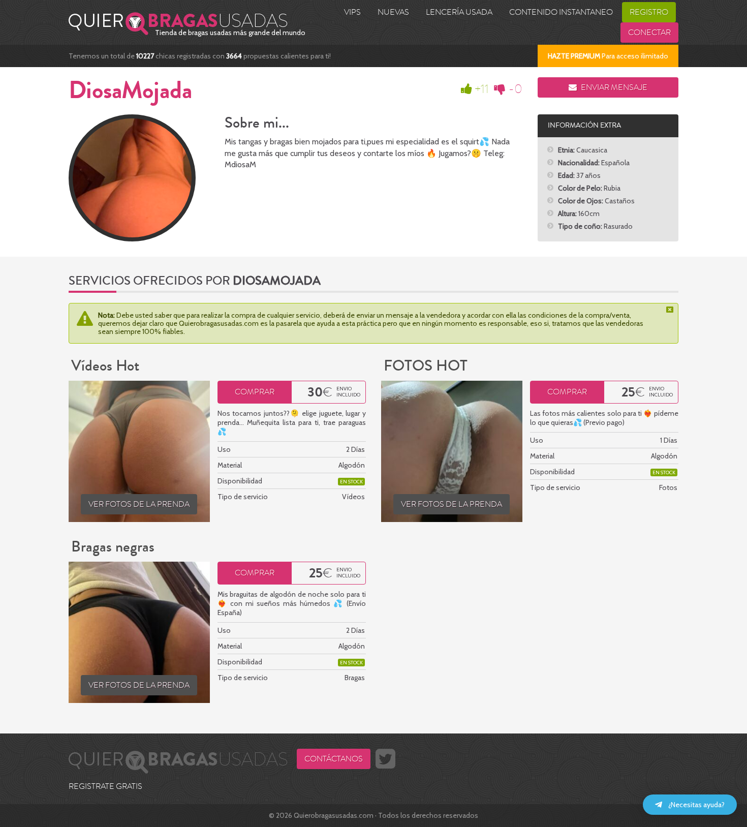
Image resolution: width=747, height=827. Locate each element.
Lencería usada (459, 12)
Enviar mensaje (613, 87)
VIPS (352, 12)
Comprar (254, 391)
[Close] (670, 309)
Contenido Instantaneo (561, 12)
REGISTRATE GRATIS (105, 786)
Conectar (649, 32)
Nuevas (393, 12)
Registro (649, 12)
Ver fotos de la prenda (139, 504)
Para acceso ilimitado (608, 55)
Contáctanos (333, 758)
